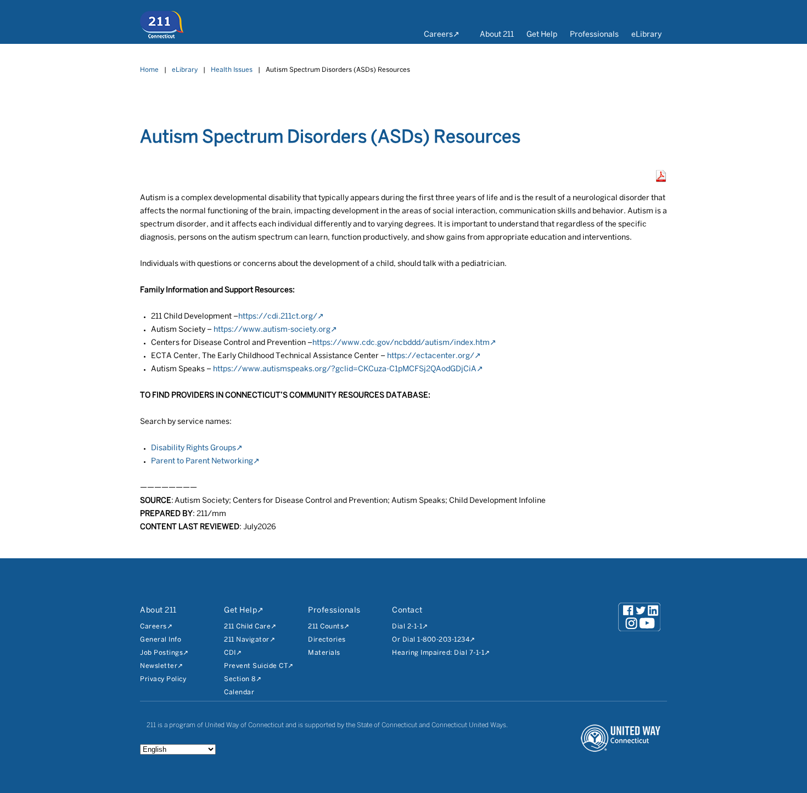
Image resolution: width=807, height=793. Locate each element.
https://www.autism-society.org (272, 329)
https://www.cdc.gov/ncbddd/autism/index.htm (401, 343)
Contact (407, 610)
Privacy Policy (163, 679)
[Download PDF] (661, 179)
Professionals (594, 34)
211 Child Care (247, 627)
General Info (160, 640)
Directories (327, 640)
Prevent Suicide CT (256, 666)
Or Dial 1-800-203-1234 (430, 640)
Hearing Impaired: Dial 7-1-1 (438, 653)
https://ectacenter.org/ (430, 356)
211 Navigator (247, 640)
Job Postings (161, 653)
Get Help (541, 34)
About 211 (497, 34)
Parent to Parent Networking (202, 461)
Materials (324, 653)
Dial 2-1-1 (407, 627)
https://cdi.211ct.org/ (277, 316)
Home (149, 70)
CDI (230, 653)
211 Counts (326, 627)
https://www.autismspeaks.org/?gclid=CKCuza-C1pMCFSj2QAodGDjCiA (345, 369)
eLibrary (646, 34)
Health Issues (232, 70)
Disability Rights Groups (193, 448)
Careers (438, 34)
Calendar (239, 692)
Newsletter (158, 666)
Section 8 (240, 679)
